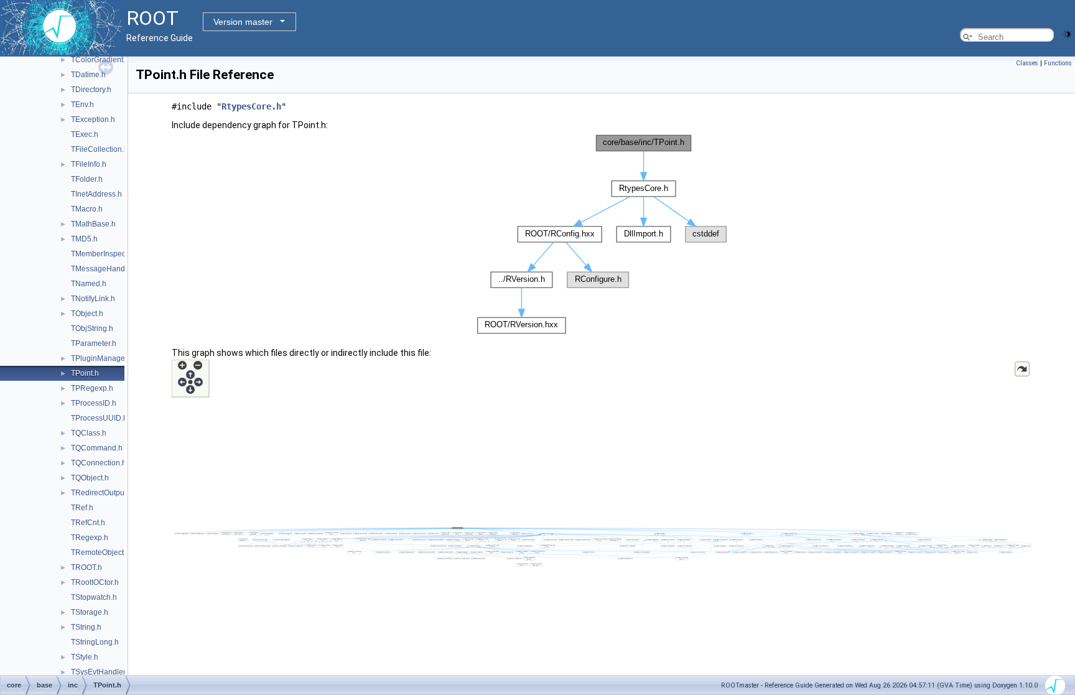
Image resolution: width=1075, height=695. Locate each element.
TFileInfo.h (88, 164)
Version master (242, 22)
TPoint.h (85, 373)
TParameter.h (93, 343)
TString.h (86, 627)
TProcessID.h (93, 403)
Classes (1027, 63)
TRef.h (82, 507)
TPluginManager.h (102, 358)
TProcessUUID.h (99, 418)
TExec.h (84, 134)
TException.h (93, 119)
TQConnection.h (98, 463)
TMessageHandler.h (105, 268)
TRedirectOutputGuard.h (112, 492)
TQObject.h (90, 477)
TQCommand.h (97, 448)
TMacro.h (87, 209)
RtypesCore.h (251, 106)
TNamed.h (88, 283)
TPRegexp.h (92, 388)
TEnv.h (82, 104)
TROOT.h (86, 567)
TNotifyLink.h (93, 298)
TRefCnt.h (88, 522)
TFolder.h (87, 179)
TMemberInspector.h (105, 254)
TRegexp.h (89, 537)
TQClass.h (88, 433)
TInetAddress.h (96, 194)
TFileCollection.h (99, 149)
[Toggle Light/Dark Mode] (1067, 33)
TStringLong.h (95, 642)
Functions (1058, 63)
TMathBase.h (93, 224)
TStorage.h (89, 612)
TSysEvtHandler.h (101, 672)
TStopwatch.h (94, 597)
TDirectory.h (91, 89)
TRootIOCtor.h (95, 582)
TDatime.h (88, 74)
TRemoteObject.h (100, 552)
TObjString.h (92, 328)
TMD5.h (84, 239)
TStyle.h (84, 657)
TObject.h (87, 313)
